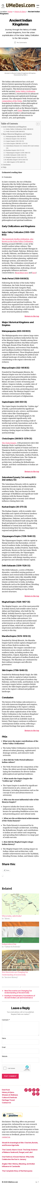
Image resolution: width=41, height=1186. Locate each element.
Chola (20, 110)
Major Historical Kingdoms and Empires (17, 134)
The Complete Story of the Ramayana (17, 1171)
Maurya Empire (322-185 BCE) (16, 139)
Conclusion (6, 165)
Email (3, 1047)
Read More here (21, 273)
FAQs (4, 167)
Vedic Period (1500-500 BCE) (15, 131)
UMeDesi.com (13, 1182)
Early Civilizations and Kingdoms (15, 127)
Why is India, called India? (12, 916)
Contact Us (6, 1103)
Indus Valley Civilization (25, 91)
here (34, 273)
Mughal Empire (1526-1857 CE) (16, 157)
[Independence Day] (20, 932)
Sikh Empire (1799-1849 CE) (16, 162)
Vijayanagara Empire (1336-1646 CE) (18, 153)
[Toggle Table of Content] (37, 124)
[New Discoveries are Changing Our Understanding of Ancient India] (20, 960)
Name (4, 1038)
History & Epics (20, 12)
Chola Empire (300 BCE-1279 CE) (16, 143)
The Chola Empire (9, 443)
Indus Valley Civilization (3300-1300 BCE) (19, 129)
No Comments (22, 42)
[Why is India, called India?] (20, 904)
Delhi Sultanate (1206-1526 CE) (16, 155)
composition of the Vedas (12, 101)
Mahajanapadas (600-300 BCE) (16, 136)
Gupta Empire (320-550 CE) (15, 141)
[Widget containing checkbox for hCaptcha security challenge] (16, 1068)
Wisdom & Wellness (10, 1095)
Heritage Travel (8, 1100)
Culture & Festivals (9, 1097)
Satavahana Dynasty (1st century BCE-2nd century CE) (22, 147)
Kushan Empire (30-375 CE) (15, 150)
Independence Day (9, 944)
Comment (6, 1020)
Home (10, 12)
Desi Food (6, 1090)
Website (4, 1056)
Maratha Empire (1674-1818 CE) (17, 160)
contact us (6, 1137)
